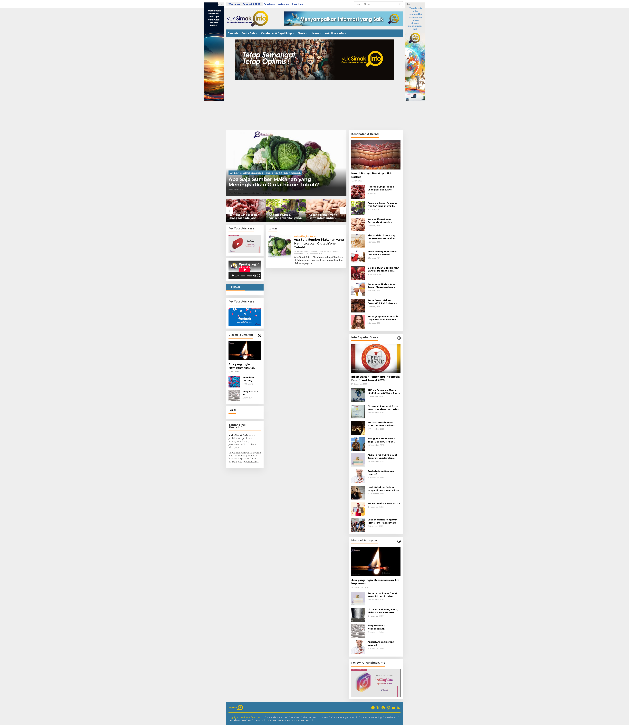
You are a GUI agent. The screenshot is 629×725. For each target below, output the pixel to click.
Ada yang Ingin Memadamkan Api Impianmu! (241, 366)
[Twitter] (378, 708)
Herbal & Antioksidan (276, 172)
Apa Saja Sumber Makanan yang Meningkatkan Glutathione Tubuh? (274, 182)
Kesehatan (295, 172)
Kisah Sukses (309, 717)
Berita (259, 172)
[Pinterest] (383, 708)
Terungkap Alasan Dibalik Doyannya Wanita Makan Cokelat (383, 318)
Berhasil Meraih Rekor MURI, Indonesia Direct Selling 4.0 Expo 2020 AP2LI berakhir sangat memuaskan (381, 424)
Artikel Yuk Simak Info (242, 172)
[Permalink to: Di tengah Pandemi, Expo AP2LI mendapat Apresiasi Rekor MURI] (358, 411)
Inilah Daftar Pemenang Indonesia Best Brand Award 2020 (375, 378)
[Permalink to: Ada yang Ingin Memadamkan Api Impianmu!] (245, 350)
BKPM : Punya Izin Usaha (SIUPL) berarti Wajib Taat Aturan (383, 391)
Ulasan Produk (306, 720)
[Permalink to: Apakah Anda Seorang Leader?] (358, 476)
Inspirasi (283, 717)
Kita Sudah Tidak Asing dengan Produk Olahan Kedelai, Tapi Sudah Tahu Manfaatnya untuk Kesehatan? (325, 216)
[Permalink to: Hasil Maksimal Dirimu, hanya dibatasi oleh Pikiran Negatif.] (358, 492)
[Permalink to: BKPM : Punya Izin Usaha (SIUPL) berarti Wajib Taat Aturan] (358, 395)
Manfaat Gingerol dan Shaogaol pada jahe (381, 188)
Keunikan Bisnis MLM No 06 (384, 503)
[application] (245, 270)
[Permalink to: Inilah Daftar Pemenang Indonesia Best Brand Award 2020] (375, 358)
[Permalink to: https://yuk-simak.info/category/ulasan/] (260, 335)
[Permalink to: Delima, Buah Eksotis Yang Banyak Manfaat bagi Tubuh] (358, 272)
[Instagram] (388, 708)
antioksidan (299, 236)
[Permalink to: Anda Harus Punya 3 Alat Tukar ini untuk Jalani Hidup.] (358, 459)
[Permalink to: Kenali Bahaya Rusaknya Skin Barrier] (375, 154)
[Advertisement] (314, 106)
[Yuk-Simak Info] (250, 18)
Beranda (271, 717)
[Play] (232, 275)
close (221, 4)
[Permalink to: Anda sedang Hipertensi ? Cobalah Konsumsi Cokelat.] (358, 256)
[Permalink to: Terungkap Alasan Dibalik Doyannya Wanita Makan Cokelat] (358, 321)
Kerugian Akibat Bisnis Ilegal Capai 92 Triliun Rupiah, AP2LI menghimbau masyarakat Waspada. (384, 440)
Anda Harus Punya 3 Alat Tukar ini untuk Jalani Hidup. (382, 456)
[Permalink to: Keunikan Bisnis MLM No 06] (358, 508)
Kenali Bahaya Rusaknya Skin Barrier (371, 175)
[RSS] (398, 708)
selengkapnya (305, 263)
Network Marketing (371, 717)
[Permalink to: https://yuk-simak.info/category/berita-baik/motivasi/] (399, 541)
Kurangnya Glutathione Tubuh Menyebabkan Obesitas (381, 285)
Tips (333, 717)
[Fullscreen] (258, 275)
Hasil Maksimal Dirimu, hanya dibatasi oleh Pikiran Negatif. (384, 489)
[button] (400, 4)
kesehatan (311, 236)
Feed (232, 410)
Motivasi (295, 717)
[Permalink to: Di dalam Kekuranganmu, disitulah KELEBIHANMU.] (358, 614)
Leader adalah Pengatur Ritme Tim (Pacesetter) (382, 521)
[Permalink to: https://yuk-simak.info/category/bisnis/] (399, 338)
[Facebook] (373, 708)
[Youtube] (393, 708)
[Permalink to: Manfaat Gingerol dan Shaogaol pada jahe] (358, 191)
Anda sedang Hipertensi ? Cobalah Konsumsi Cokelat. (383, 253)
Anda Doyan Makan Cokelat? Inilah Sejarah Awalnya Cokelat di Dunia (383, 302)
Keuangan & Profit (348, 717)
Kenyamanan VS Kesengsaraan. (251, 393)
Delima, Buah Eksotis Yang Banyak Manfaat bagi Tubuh (383, 269)
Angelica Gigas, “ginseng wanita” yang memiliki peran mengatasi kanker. (245, 216)
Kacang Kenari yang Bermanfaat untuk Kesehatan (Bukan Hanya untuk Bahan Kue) (286, 216)
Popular (235, 286)
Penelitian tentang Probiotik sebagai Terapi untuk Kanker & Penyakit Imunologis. (251, 379)
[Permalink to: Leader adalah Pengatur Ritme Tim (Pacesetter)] (358, 524)
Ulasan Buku (260, 720)
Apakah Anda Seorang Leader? (381, 472)
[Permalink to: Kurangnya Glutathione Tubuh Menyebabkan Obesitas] (358, 289)
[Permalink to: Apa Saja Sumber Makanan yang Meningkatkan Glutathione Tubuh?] (286, 163)
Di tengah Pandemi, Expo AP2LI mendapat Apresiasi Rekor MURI (383, 408)
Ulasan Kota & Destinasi (282, 720)
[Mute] (254, 275)
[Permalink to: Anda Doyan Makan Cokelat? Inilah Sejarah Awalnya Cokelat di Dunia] (358, 305)
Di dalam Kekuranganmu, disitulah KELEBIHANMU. (383, 611)
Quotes (324, 717)
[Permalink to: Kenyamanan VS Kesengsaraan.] (234, 395)
